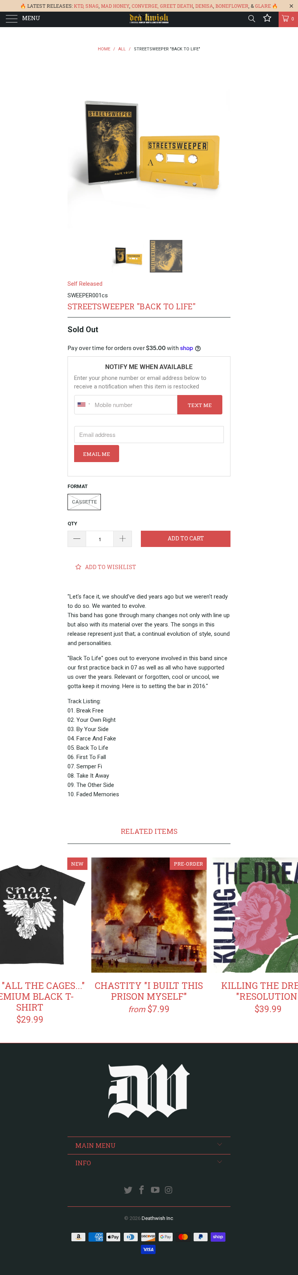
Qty (72, 523)
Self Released (85, 283)
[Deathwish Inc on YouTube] (155, 1191)
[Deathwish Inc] (149, 19)
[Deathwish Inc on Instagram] (169, 1191)
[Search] (251, 18)
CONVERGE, (145, 6)
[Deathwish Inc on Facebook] (142, 1191)
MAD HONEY (115, 6)
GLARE (263, 6)
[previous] (76, 147)
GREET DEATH (176, 6)
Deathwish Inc (157, 1218)
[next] (222, 147)
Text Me (200, 405)
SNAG (92, 6)
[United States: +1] (83, 404)
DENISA (204, 6)
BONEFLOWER (231, 6)
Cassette (84, 502)
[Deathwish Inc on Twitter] (128, 1191)
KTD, (79, 6)
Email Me (96, 453)
